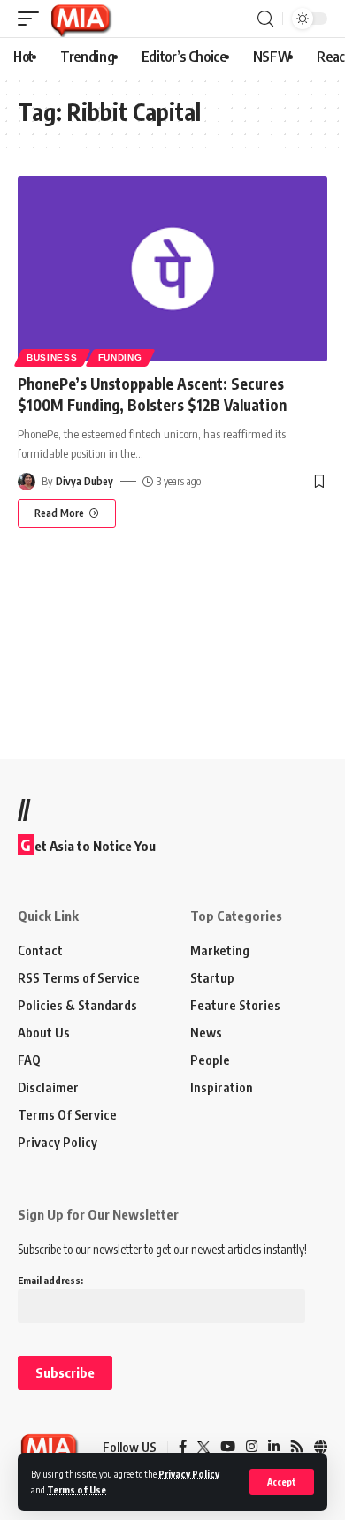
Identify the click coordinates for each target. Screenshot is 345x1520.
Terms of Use (76, 1489)
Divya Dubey (84, 481)
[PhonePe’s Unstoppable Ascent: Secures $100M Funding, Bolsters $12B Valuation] (172, 268)
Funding (120, 357)
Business (52, 357)
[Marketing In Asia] (80, 18)
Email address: (50, 1280)
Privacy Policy (188, 1473)
